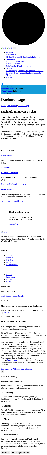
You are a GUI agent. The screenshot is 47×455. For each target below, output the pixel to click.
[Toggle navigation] (14, 48)
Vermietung (39, 71)
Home (3, 106)
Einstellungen (26, 369)
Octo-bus (9, 255)
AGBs (8, 281)
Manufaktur (10, 59)
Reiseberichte (11, 66)
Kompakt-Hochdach (9, 173)
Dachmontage (11, 71)
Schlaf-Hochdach (8, 189)
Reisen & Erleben (13, 64)
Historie (20, 61)
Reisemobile (11, 55)
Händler (28, 73)
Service (9, 68)
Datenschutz (11, 279)
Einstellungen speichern (20, 453)
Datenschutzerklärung (16, 360)
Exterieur (9, 260)
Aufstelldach (6, 156)
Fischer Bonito (26, 57)
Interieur (9, 258)
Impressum (10, 277)
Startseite (9, 52)
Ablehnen (17, 369)
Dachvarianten (12, 265)
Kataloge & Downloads (15, 73)
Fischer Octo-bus (13, 57)
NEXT (6, 312)
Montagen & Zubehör (26, 71)
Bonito (8, 262)
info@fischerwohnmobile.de (12, 296)
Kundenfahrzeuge (24, 66)
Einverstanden (7, 369)
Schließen (5, 453)
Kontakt (9, 77)
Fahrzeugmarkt (38, 57)
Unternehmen (11, 61)
